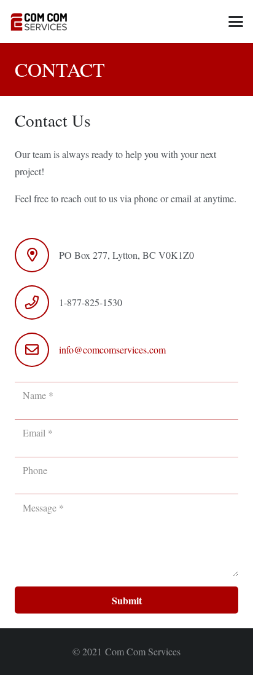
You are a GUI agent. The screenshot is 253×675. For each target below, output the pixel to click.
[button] (235, 21)
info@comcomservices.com (112, 349)
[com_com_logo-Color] (38, 21)
